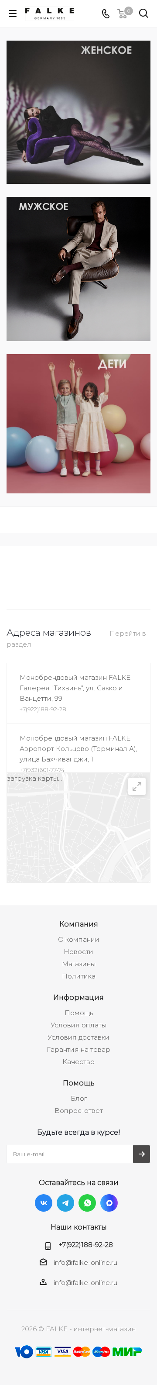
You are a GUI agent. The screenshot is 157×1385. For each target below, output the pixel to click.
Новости (78, 951)
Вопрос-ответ (79, 1110)
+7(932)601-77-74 (42, 769)
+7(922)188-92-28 (43, 709)
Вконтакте (43, 1203)
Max (109, 1203)
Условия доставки (78, 1037)
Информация (78, 997)
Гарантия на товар (78, 1049)
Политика (79, 976)
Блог (79, 1098)
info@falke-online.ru (85, 1262)
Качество (78, 1062)
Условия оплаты (78, 1025)
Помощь (79, 1013)
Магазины (79, 964)
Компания (78, 924)
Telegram (65, 1203)
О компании (78, 939)
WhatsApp (87, 1203)
